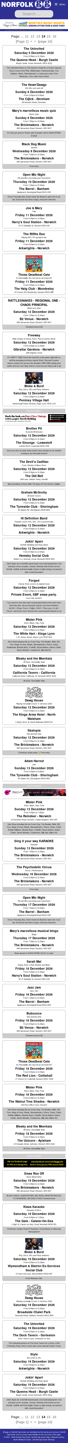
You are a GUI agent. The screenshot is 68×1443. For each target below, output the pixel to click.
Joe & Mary (34, 208)
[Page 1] (22, 41)
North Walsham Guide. (22, 1440)
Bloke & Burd (34, 386)
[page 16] (45, 41)
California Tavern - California (34, 672)
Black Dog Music (34, 144)
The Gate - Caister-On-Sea (34, 1221)
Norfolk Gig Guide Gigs (40, 1437)
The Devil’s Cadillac (34, 462)
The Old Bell (34, 476)
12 (32, 36)
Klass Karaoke (34, 1207)
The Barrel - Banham (34, 189)
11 (27, 36)
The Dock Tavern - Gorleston (34, 1335)
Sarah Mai (34, 961)
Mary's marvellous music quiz (34, 110)
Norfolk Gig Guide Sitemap (44, 1440)
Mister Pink (34, 619)
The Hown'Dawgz (34, 85)
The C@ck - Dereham (34, 99)
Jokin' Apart (34, 541)
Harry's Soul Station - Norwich (34, 222)
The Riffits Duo (34, 234)
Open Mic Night (34, 174)
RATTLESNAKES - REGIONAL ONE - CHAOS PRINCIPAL (34, 302)
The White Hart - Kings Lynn (34, 633)
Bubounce (34, 1013)
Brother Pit (34, 428)
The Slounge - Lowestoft (34, 442)
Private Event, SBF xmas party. (34, 594)
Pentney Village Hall (34, 400)
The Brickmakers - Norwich (34, 125)
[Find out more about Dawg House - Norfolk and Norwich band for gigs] (34, 692)
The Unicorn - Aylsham (34, 1140)
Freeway (34, 335)
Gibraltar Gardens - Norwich (34, 349)
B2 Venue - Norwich (34, 319)
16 (54, 36)
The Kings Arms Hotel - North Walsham (34, 716)
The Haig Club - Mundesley (34, 288)
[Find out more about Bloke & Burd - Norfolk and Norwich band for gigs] (34, 378)
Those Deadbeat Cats (34, 274)
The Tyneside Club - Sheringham (34, 506)
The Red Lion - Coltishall (34, 1075)
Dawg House (34, 700)
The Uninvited (34, 48)
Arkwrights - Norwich (34, 248)
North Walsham (36, 722)
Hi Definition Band (34, 518)
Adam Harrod (34, 761)
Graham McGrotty (34, 492)
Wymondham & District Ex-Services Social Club (34, 1268)
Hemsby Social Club (34, 555)
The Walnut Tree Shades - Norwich (34, 1101)
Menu (62, 4)
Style (34, 1354)
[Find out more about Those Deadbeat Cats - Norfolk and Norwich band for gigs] (34, 263)
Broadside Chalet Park (34, 1312)
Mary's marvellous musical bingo (34, 931)
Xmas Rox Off (34, 1173)
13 (38, 36)
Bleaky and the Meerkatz (34, 658)
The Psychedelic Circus (34, 867)
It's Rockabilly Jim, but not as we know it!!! (34, 278)
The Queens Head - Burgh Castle (34, 60)
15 (49, 36)
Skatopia (34, 730)
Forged (34, 580)
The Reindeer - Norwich (34, 816)
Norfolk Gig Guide (23, 1437)
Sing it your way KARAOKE (34, 841)
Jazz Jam (34, 987)
